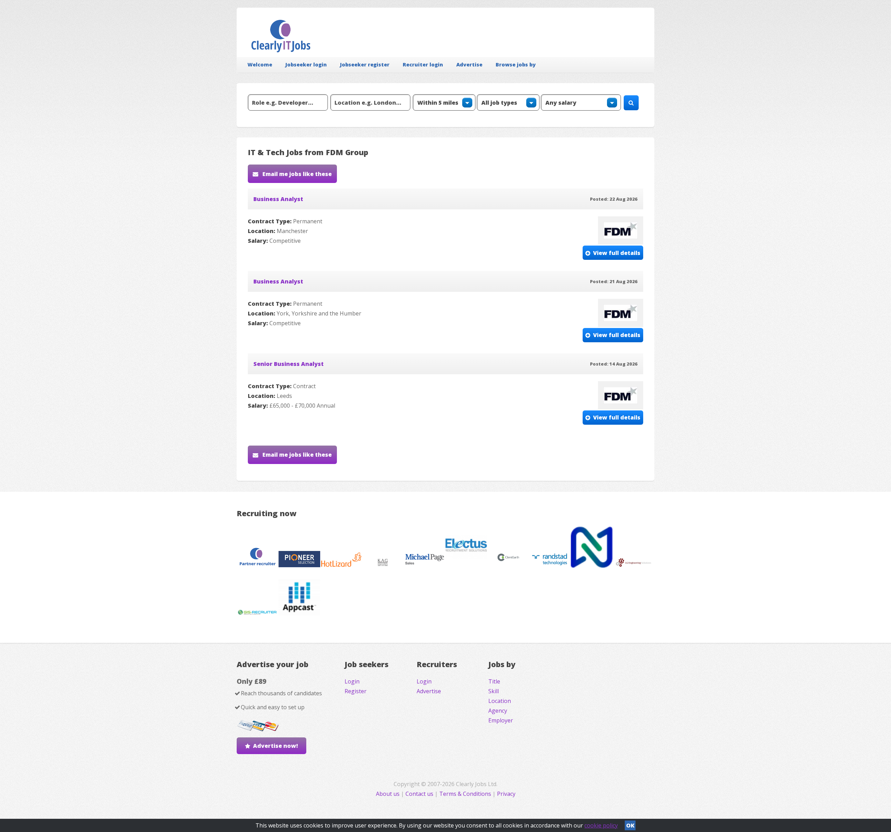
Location (499, 701)
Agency (497, 710)
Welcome (259, 64)
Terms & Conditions (465, 794)
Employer (500, 720)
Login (352, 681)
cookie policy (601, 825)
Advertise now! (275, 746)
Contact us (420, 794)
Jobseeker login (306, 64)
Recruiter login (423, 64)
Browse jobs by (516, 64)
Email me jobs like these (296, 174)
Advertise (469, 64)
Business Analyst (278, 199)
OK (630, 825)
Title (494, 681)
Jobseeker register (364, 64)
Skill (493, 691)
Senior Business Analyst (288, 364)
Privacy (506, 794)
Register (355, 691)
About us (388, 794)
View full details (616, 253)
